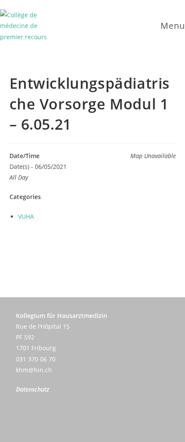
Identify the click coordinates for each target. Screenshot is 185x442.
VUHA (26, 216)
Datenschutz (32, 389)
